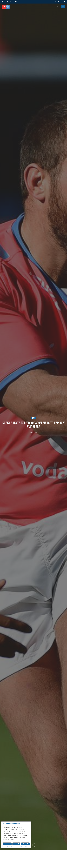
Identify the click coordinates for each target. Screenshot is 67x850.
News (33, 418)
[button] (63, 6)
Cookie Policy (23, 846)
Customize (7, 843)
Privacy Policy (9, 846)
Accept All (25, 843)
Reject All (16, 843)
